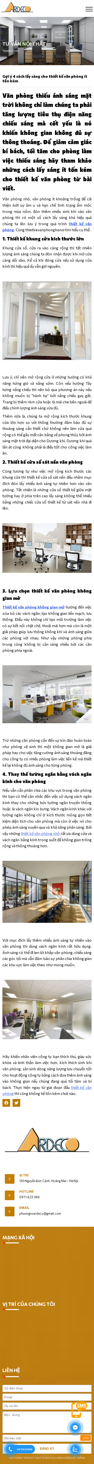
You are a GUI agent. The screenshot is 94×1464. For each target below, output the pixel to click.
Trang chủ (10, 50)
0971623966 (25, 1449)
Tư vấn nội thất (24, 44)
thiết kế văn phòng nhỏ (40, 833)
